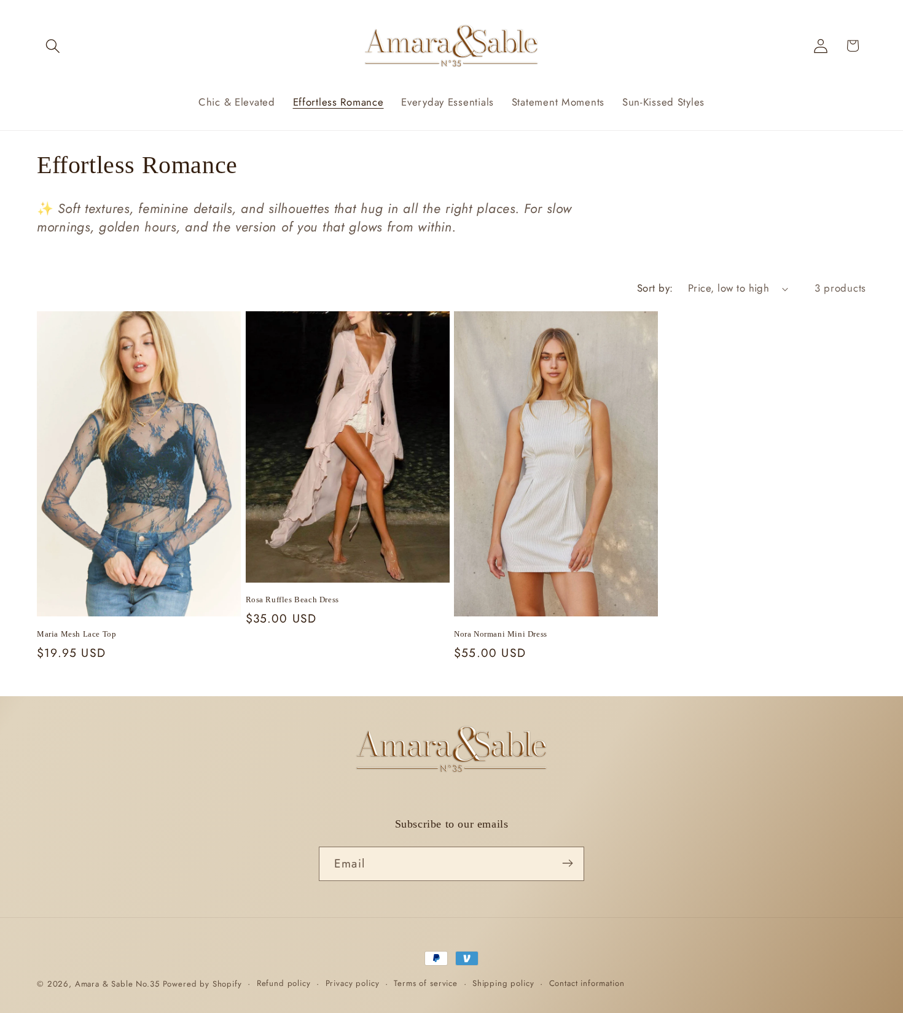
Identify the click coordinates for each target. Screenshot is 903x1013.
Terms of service (425, 983)
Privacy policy (353, 983)
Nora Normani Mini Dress (500, 633)
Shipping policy (503, 983)
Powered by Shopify (202, 984)
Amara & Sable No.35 (117, 984)
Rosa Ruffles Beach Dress (292, 599)
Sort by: (655, 288)
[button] (53, 45)
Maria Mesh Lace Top (76, 633)
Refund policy (284, 983)
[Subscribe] (567, 863)
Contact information (587, 983)
